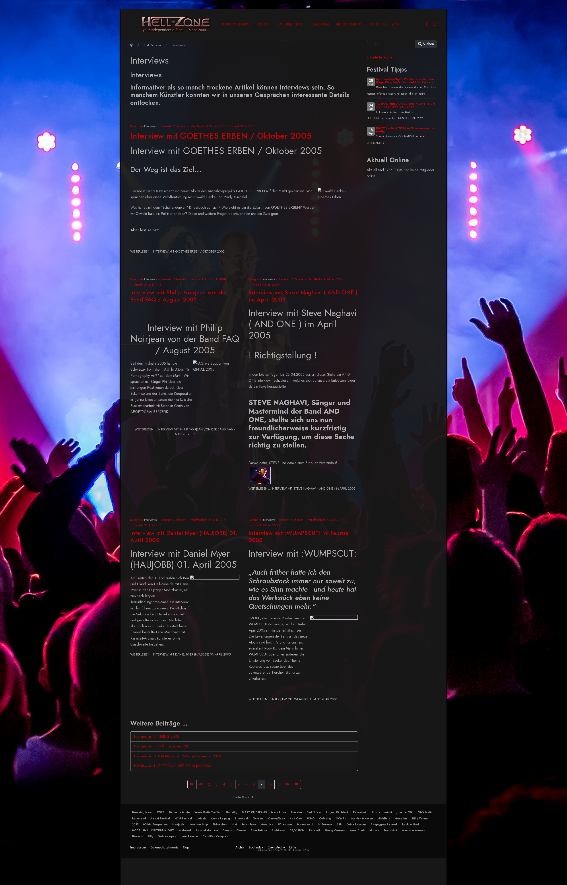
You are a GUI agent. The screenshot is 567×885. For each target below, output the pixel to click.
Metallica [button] (267, 825)
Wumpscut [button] (285, 825)
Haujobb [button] (178, 825)
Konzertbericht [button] (382, 812)
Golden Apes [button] (167, 836)
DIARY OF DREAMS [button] (254, 812)
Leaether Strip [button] (198, 825)
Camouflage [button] (276, 819)
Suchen (428, 44)
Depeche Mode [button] (179, 812)
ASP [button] (339, 825)
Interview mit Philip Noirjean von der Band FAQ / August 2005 (178, 295)
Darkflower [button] (314, 812)
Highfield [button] (384, 819)
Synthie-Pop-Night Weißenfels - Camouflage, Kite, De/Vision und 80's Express (405, 80)
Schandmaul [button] (304, 825)
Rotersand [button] (139, 819)
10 (270, 784)
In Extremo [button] (325, 825)
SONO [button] (310, 819)
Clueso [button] (241, 830)
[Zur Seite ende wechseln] (296, 784)
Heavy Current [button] (335, 830)
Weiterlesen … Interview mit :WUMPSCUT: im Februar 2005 (293, 699)
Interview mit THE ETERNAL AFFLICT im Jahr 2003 (172, 765)
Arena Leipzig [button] (220, 819)
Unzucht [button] (137, 836)
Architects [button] (278, 830)
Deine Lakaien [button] (356, 825)
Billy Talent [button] (420, 819)
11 (278, 784)
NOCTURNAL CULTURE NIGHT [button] (153, 830)
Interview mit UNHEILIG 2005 (156, 736)
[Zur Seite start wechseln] (191, 784)
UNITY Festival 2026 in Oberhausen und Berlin (405, 130)
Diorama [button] (258, 819)
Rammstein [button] (360, 812)
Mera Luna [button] (278, 812)
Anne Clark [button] (357, 830)
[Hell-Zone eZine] (176, 24)
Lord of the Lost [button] (207, 830)
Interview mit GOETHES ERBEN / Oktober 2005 (220, 136)
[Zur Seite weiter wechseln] (287, 784)
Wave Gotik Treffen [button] (207, 812)
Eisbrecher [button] (219, 825)
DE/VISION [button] (297, 830)
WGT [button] (160, 812)
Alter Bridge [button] (258, 830)
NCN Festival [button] (183, 819)
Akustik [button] (374, 830)
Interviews (150, 126)
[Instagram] (434, 24)
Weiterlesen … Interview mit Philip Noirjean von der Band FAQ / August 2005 (185, 431)
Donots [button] (227, 830)
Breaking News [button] (142, 812)
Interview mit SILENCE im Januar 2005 (162, 746)
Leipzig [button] (201, 819)
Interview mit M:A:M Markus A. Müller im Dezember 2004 (177, 756)
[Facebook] (426, 24)
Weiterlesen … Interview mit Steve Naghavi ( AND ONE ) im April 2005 (302, 488)
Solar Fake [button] (248, 825)
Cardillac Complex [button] (215, 836)
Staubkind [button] (390, 830)
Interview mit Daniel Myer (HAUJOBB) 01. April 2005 (183, 536)
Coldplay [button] (325, 819)
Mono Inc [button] (401, 819)
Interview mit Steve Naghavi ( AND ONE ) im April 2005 (303, 295)
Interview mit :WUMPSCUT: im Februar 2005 (299, 536)
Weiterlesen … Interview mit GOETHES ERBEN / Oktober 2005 (177, 251)
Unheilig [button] (231, 812)
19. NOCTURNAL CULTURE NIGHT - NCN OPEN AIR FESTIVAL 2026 (405, 105)
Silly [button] (150, 836)
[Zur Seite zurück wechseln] (200, 784)
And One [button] (296, 819)
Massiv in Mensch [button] (413, 830)
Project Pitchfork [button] (337, 812)
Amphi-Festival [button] (160, 819)
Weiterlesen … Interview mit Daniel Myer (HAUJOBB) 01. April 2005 (180, 654)
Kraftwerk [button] (185, 830)
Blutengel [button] (241, 819)
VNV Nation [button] (426, 812)
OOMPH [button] (341, 819)
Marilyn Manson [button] (362, 819)
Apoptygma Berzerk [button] (384, 825)
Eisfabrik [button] (314, 830)
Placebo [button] (296, 812)
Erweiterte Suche (379, 57)
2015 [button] (135, 825)
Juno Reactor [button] (189, 836)
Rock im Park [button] (410, 825)
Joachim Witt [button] (405, 812)
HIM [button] (234, 825)
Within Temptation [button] (155, 825)
